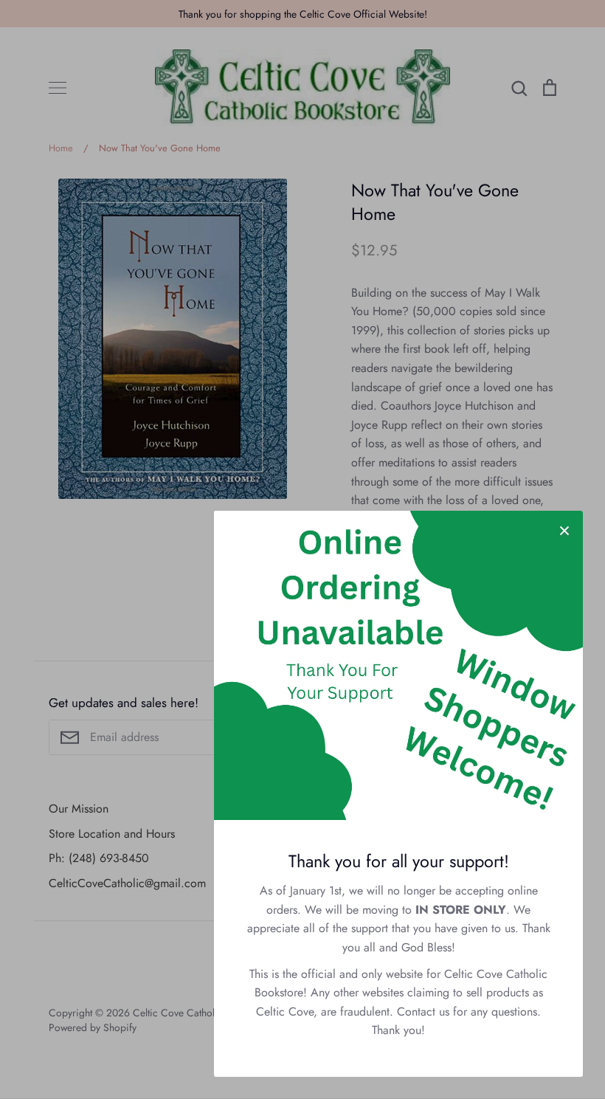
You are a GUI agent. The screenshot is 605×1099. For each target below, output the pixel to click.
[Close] (564, 529)
